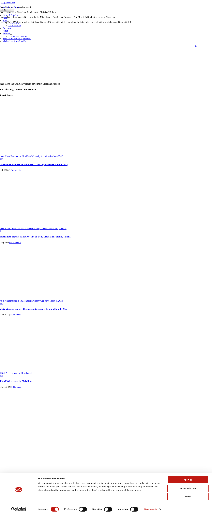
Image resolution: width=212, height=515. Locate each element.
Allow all (188, 480)
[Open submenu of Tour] (8, 21)
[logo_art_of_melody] (106, 439)
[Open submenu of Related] (11, 34)
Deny (188, 496)
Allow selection (188, 488)
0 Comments (14, 170)
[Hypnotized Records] (106, 401)
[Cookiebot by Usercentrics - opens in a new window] (18, 509)
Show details (150, 509)
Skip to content (8, 2)
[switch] (83, 509)
